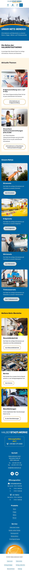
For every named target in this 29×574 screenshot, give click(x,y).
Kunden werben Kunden (14, 530)
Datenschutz (19, 561)
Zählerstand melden (14, 527)
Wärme (14, 515)
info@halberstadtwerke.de (14, 467)
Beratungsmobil (14, 533)
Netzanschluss (14, 536)
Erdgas (14, 512)
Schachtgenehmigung (14, 539)
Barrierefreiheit (10, 569)
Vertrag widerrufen (20, 565)
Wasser (14, 518)
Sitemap (20, 569)
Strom (14, 509)
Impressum (10, 561)
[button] (21, 5)
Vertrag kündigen (8, 565)
